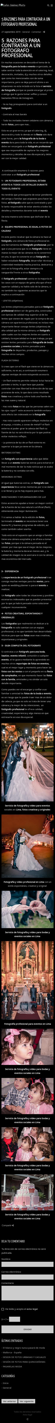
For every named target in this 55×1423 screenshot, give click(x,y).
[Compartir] (44, 31)
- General (6, 1387)
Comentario (7, 1283)
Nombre (5, 1259)
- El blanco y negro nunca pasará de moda (23, 1347)
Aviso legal (27, 1414)
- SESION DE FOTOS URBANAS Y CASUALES (23, 1357)
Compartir (7, 1225)
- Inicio (5, 1383)
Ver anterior (9, 1401)
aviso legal (32, 1308)
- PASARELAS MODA (11, 1366)
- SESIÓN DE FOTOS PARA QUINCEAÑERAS (23, 1361)
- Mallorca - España (11, 1352)
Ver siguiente (27, 1401)
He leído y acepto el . (21, 1308)
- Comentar (36, 32)
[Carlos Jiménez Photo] (13, 5)
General (26, 32)
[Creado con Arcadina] (27, 1419)
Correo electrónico (11, 1271)
